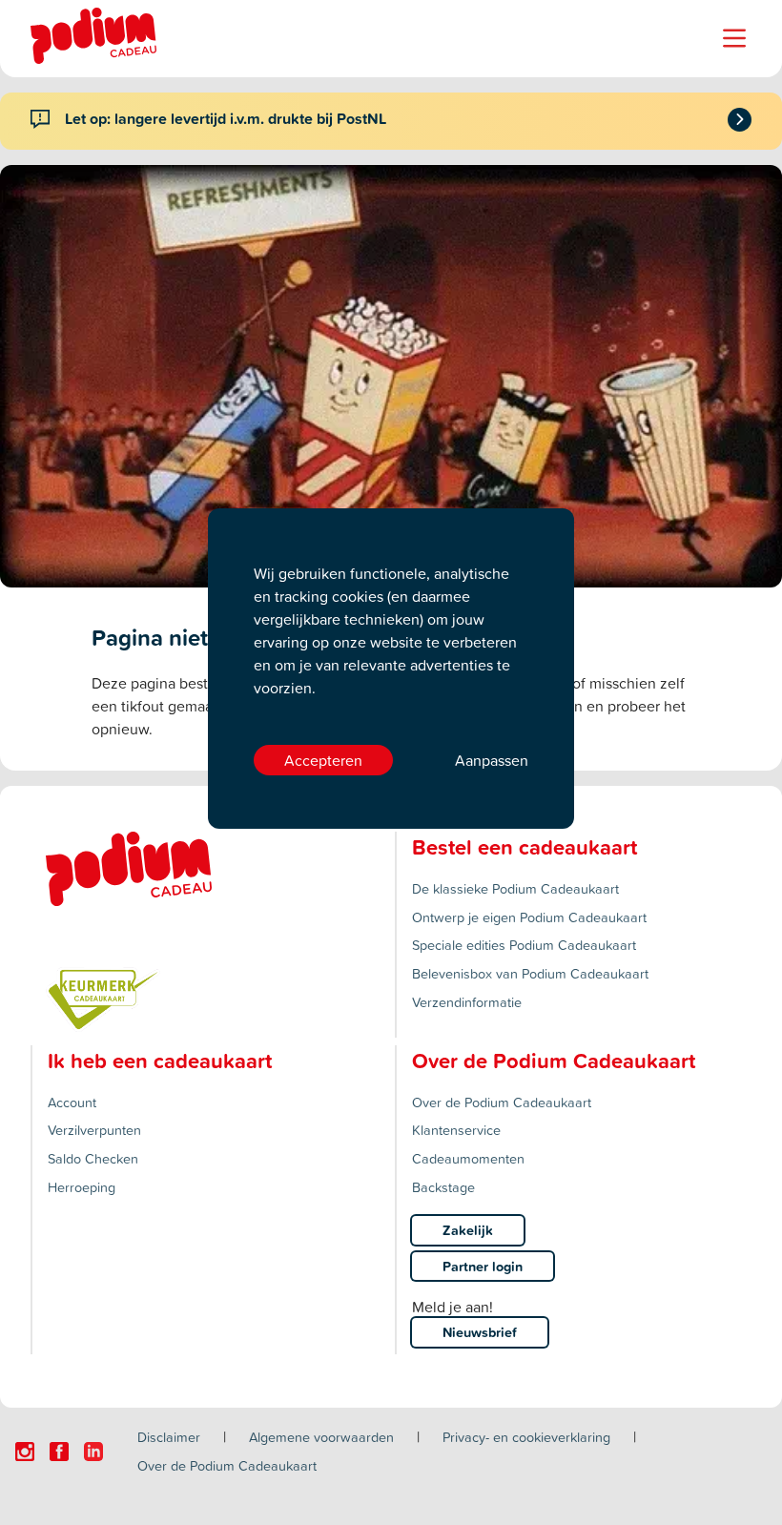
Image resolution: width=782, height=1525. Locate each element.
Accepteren (323, 760)
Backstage (443, 1187)
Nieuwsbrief (479, 1332)
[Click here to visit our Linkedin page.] (93, 1451)
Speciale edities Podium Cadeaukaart (524, 945)
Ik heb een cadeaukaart (160, 1060)
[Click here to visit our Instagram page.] (24, 1451)
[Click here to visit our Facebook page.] (59, 1451)
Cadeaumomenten (468, 1158)
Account (72, 1102)
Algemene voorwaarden (321, 1437)
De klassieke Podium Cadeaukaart (515, 888)
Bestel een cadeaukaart (524, 847)
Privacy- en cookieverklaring (526, 1437)
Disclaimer (168, 1437)
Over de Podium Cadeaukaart (501, 1102)
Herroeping (81, 1187)
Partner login (482, 1266)
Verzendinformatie (467, 1002)
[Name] (734, 38)
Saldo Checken (93, 1158)
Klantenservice (456, 1130)
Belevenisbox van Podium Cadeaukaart (530, 973)
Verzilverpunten (94, 1130)
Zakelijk (467, 1230)
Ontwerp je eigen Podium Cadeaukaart (529, 917)
